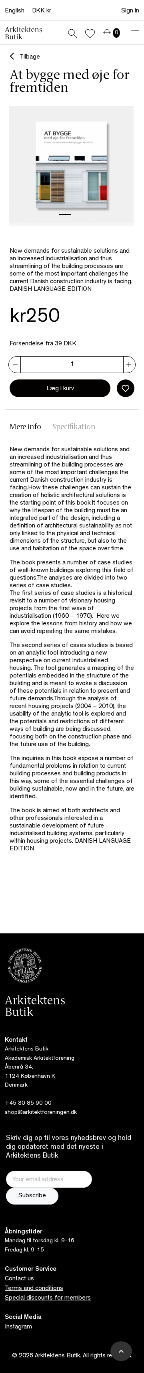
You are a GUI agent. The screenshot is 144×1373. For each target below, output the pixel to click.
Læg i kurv (60, 389)
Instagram (18, 1327)
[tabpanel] (72, 657)
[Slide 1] (65, 214)
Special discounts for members (48, 1298)
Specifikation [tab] (74, 427)
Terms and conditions (34, 1289)
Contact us (19, 1279)
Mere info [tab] (25, 427)
